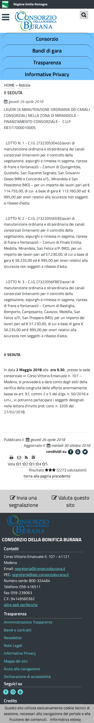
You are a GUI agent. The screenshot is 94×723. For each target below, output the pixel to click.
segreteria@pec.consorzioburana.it (40, 574)
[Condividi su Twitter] (85, 452)
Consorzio (47, 39)
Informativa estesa (65, 719)
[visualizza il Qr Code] (33, 458)
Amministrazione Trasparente (28, 622)
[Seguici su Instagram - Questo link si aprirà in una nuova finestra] (13, 692)
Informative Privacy (47, 74)
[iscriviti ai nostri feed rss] (26, 458)
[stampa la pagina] (11, 458)
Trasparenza (47, 62)
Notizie (24, 85)
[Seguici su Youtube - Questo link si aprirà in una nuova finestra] (20, 692)
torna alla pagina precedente (47, 476)
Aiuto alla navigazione (22, 669)
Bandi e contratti (18, 630)
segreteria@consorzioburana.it (40, 568)
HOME (9, 85)
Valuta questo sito (73, 501)
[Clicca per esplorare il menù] (5, 17)
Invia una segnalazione (23, 501)
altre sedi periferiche (21, 605)
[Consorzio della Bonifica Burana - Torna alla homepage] (47, 22)
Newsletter (13, 638)
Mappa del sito (15, 661)
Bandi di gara (47, 50)
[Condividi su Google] (78, 452)
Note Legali (13, 645)
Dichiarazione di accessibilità (27, 676)
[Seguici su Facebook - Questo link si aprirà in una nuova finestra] (5, 692)
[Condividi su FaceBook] (70, 452)
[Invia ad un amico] (19, 458)
